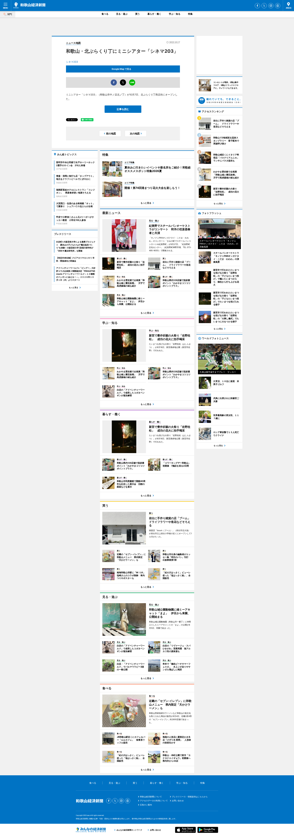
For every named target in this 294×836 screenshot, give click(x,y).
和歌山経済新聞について (151, 796)
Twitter (264, 5)
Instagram (270, 5)
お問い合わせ (178, 800)
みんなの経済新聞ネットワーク (91, 830)
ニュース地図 (73, 42)
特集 (190, 13)
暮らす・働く (154, 13)
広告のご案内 (146, 805)
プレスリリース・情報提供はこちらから (190, 796)
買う (137, 13)
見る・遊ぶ (122, 13)
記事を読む (123, 109)
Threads (277, 5)
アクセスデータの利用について (154, 800)
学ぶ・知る (174, 13)
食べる (105, 13)
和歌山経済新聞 (29, 5)
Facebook (257, 5)
